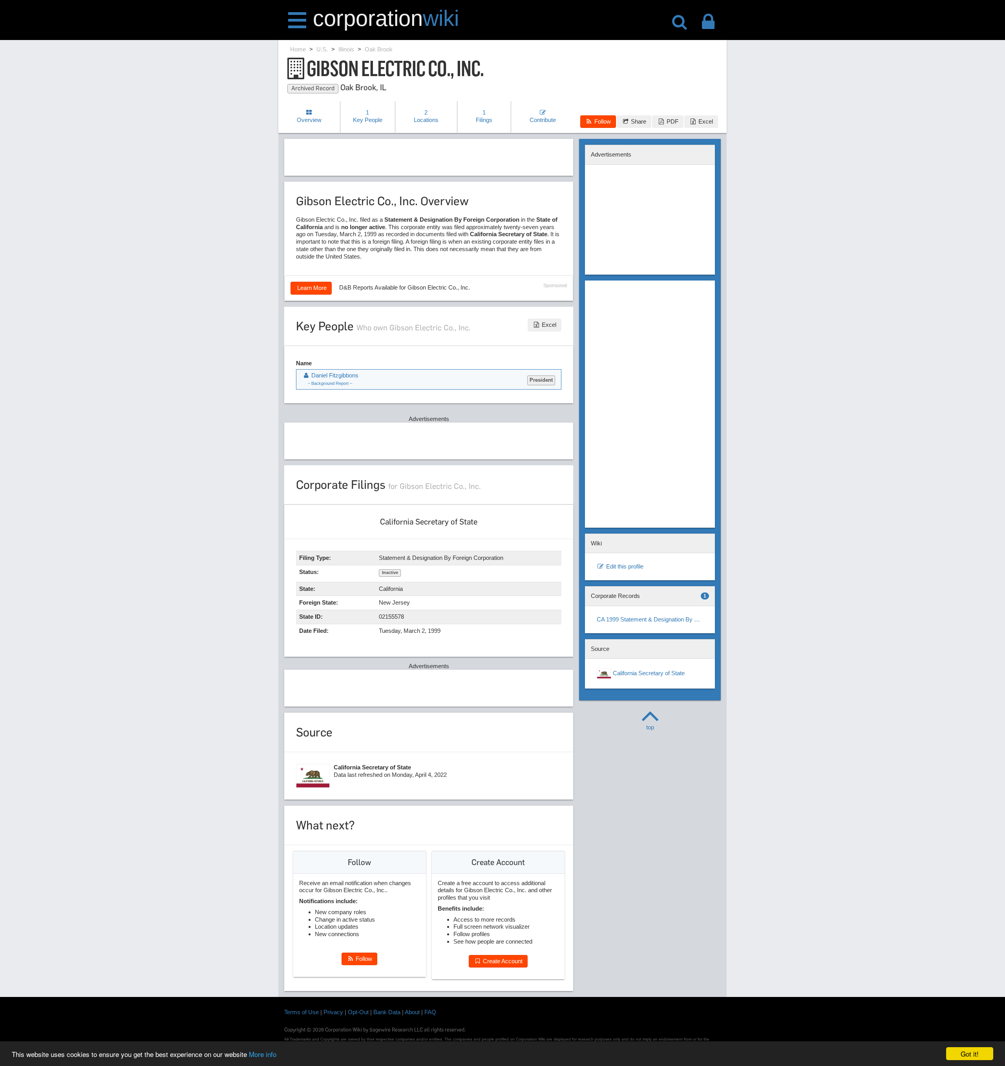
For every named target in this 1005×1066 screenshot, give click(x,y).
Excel (705, 121)
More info (262, 1054)
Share (637, 121)
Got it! (970, 1054)
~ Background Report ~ (330, 383)
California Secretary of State (648, 673)
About (412, 1012)
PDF (671, 121)
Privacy (333, 1012)
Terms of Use (301, 1012)
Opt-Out (358, 1012)
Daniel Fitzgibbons (334, 375)
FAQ (430, 1012)
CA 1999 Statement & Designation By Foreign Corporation (653, 619)
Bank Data (386, 1012)
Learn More (311, 287)
